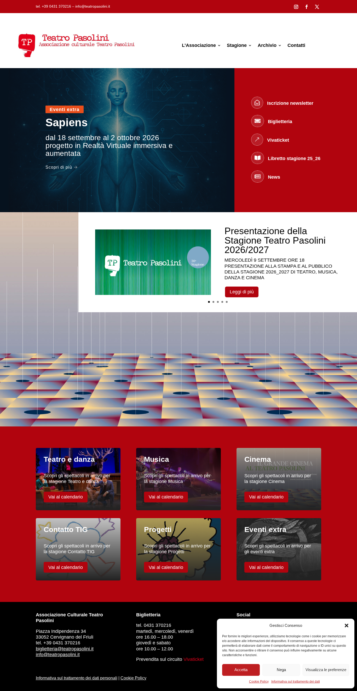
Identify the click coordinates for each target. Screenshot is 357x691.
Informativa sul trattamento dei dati (295, 681)
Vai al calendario (65, 497)
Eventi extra (64, 109)
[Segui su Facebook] (306, 7)
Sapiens (66, 122)
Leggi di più (242, 291)
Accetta (240, 669)
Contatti (296, 45)
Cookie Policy (259, 681)
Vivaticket (193, 659)
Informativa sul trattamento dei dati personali (76, 678)
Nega (281, 669)
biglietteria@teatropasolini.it (65, 648)
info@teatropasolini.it (58, 654)
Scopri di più (58, 167)
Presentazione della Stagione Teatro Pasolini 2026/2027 (275, 240)
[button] (346, 625)
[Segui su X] (317, 7)
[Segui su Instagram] (296, 7)
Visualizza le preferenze (326, 669)
